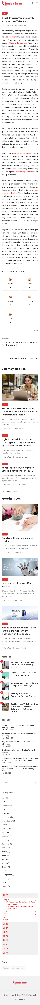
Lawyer (4, 863)
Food (3, 840)
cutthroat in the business (17, 43)
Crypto (4, 813)
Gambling (5, 844)
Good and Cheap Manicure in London (17, 540)
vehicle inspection (17, 968)
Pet (3, 871)
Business (5, 802)
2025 (5, 923)
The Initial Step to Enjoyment (24, 358)
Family (4, 825)
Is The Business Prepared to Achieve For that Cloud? (20, 344)
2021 (5, 940)
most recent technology (22, 153)
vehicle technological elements (23, 172)
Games (4, 848)
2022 (5, 936)
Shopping (5, 878)
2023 (5, 932)
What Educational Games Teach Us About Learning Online (22, 664)
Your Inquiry (20, 1000)
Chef (4, 809)
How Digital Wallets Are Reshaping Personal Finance (23, 694)
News (4, 867)
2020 (5, 944)
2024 (5, 927)
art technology (10, 37)
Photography (7, 875)
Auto (3, 798)
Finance (5, 836)
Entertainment (7, 821)
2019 (5, 948)
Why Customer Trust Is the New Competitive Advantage (24, 684)
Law (3, 859)
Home (4, 855)
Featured (5, 832)
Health (4, 852)
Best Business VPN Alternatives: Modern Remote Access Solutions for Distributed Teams (19, 411)
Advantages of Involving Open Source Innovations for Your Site (19, 469)
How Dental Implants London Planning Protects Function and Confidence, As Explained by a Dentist (20, 768)
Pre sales (6, 968)
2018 (5, 952)
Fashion (5, 829)
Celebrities (6, 806)
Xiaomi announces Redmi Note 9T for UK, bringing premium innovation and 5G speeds (20, 630)
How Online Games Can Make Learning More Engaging (24, 674)
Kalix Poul (7, 429)
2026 (5, 895)
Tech (4, 13)
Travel (4, 886)
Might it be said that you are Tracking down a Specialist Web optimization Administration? (19, 442)
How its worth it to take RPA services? (16, 585)
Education (5, 817)
